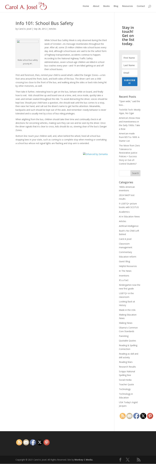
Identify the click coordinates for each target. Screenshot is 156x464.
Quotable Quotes (127, 340)
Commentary (125, 252)
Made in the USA (127, 309)
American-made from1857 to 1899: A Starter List (129, 137)
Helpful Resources (128, 266)
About (96, 6)
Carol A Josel (125, 238)
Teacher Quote (126, 384)
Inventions (124, 275)
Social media (125, 379)
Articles (52, 28)
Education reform (127, 256)
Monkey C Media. (83, 459)
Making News (125, 322)
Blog (116, 6)
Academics (124, 211)
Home (86, 6)
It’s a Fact (123, 280)
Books (106, 6)
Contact (141, 6)
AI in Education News (129, 216)
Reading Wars (126, 362)
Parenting (123, 336)
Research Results (127, 366)
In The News (125, 270)
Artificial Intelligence (128, 226)
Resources (127, 6)
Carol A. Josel (24, 28)
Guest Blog (124, 261)
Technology (125, 389)
